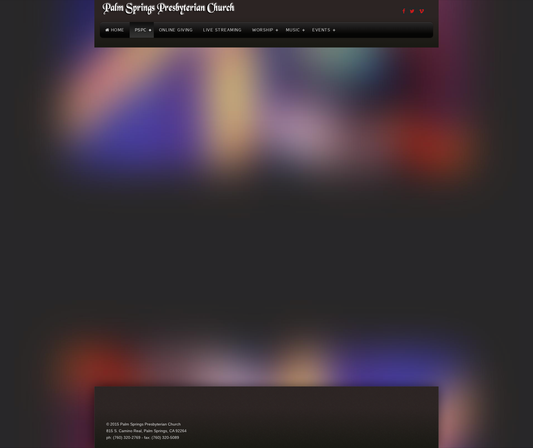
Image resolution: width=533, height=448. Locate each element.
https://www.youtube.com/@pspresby (139, 160)
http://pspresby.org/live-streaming (386, 148)
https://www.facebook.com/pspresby (138, 180)
